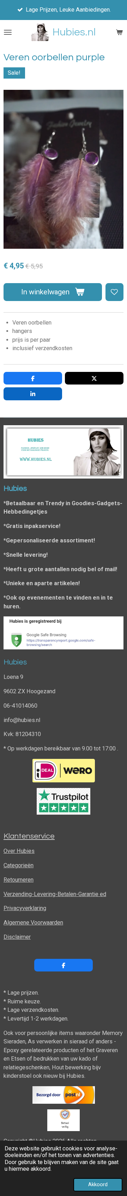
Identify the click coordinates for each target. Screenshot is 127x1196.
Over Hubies (19, 851)
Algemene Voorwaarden (33, 922)
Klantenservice (29, 836)
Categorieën (19, 865)
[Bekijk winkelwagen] (119, 32)
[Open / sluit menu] (8, 32)
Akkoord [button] (98, 1184)
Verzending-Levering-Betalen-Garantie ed (55, 894)
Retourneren (19, 879)
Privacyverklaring (25, 908)
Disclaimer (17, 937)
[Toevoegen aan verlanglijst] (114, 292)
